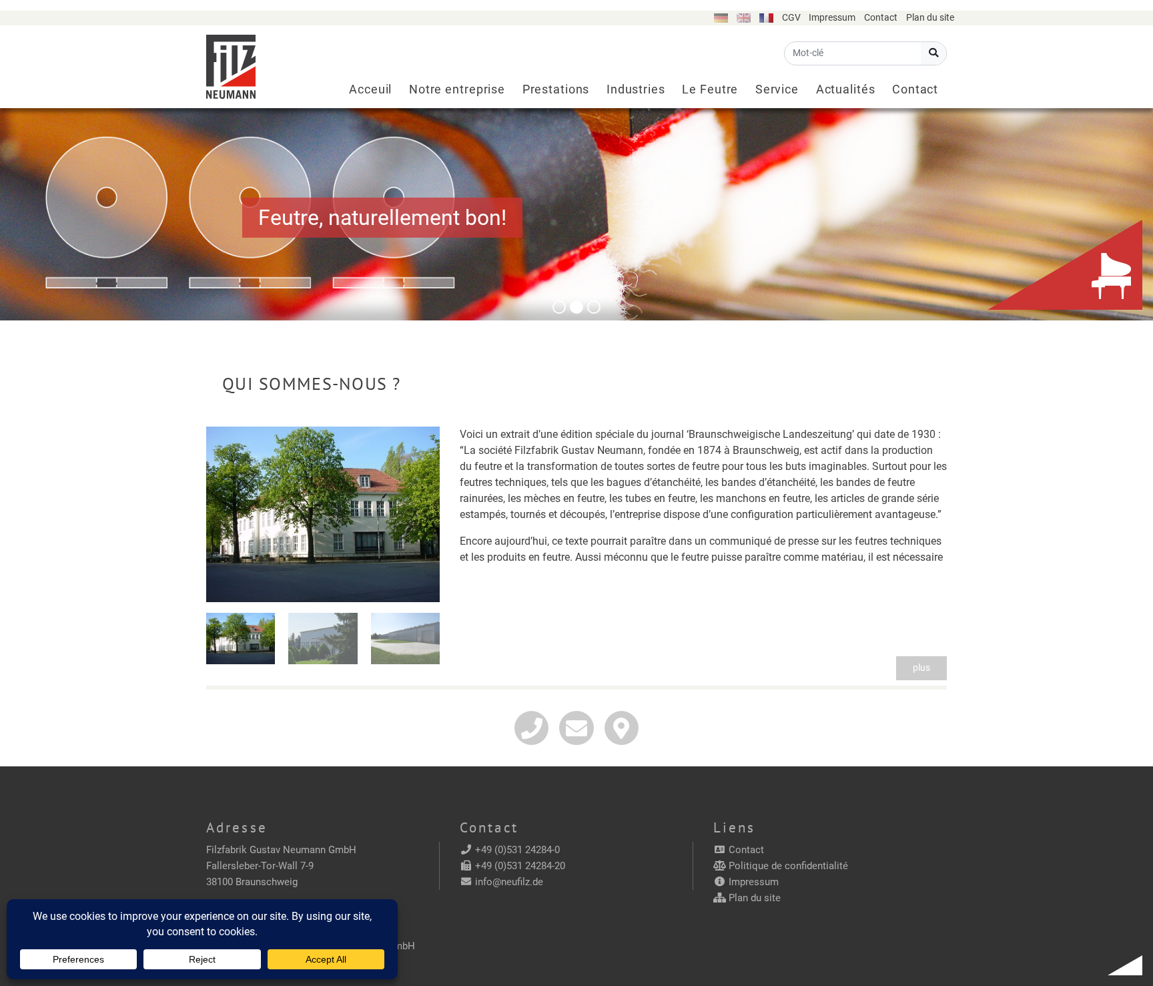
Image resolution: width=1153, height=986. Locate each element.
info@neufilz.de (509, 882)
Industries (636, 89)
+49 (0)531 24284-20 (520, 866)
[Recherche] (933, 53)
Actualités (845, 89)
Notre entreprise (457, 89)
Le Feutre (710, 89)
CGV (791, 17)
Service (777, 89)
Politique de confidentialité (788, 866)
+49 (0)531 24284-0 (517, 850)
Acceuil (370, 89)
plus (921, 668)
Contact (880, 17)
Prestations (556, 89)
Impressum (832, 17)
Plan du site (930, 17)
